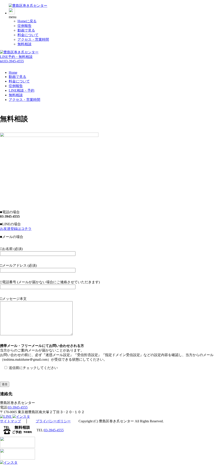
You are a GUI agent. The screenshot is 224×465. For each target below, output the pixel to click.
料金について (28, 35)
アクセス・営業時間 (33, 39)
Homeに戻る (27, 21)
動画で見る (26, 30)
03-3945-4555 (18, 407)
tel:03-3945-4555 (12, 61)
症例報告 (25, 26)
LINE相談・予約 (21, 90)
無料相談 (25, 44)
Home (13, 72)
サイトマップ (10, 421)
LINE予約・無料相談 (16, 57)
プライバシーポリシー (53, 421)
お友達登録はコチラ (16, 229)
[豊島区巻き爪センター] (28, 5)
